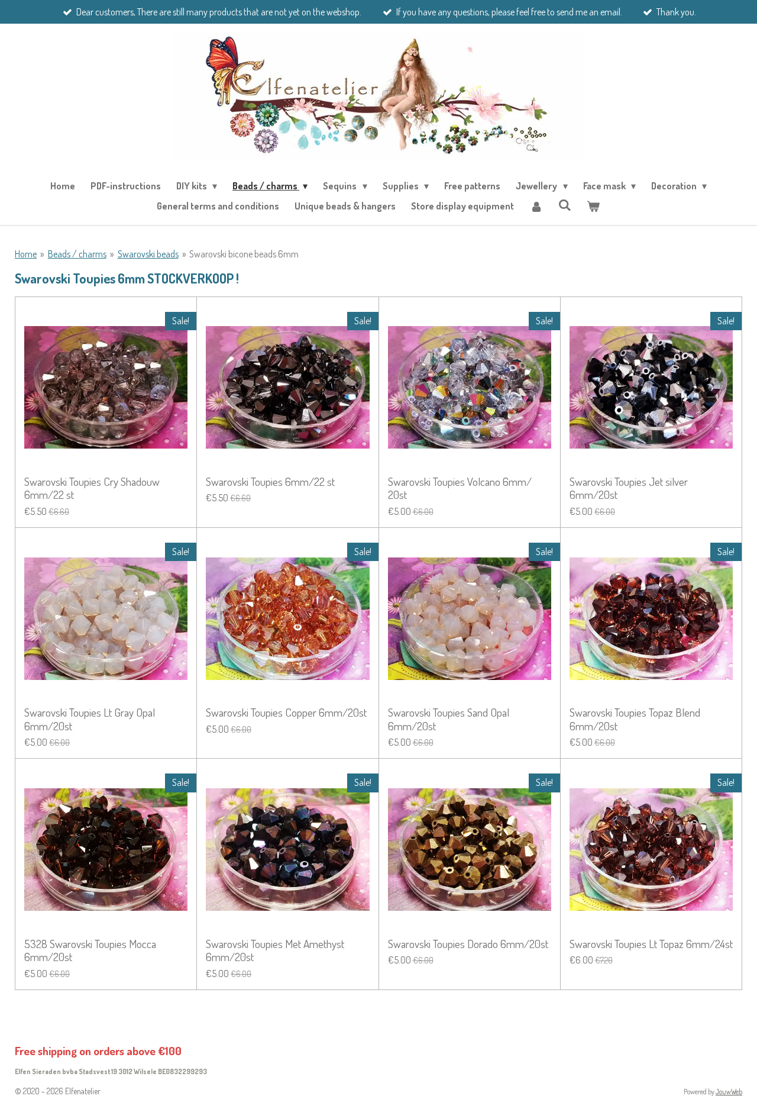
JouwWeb (729, 1091)
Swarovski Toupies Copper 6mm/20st (286, 712)
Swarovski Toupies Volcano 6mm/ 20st (460, 488)
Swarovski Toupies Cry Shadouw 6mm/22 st (92, 488)
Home (26, 254)
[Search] (565, 205)
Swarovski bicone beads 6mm (244, 254)
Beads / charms (77, 254)
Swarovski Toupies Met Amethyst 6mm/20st (275, 950)
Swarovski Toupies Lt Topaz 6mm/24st (651, 943)
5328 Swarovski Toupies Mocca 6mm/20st (90, 950)
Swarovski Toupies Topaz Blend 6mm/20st (635, 719)
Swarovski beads (148, 254)
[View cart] (593, 206)
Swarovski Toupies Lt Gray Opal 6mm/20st (89, 719)
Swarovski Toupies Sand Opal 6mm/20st (448, 719)
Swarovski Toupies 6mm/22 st (270, 481)
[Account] (536, 206)
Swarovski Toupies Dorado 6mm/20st (468, 943)
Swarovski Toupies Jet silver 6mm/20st (629, 488)
